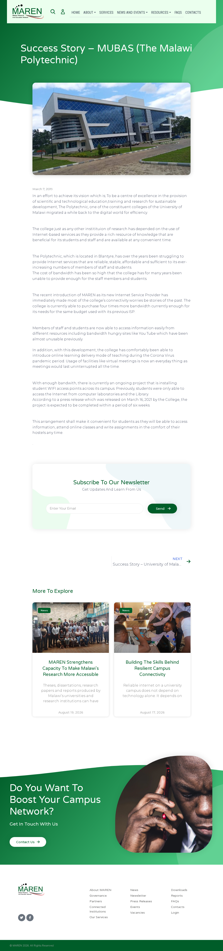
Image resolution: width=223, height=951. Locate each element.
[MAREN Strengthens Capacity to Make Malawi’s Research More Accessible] (70, 627)
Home (75, 12)
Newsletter (138, 896)
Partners (96, 901)
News (134, 890)
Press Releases (141, 901)
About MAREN (100, 890)
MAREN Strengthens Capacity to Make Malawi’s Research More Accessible (70, 668)
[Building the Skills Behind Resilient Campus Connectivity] (152, 627)
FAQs (178, 12)
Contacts (193, 12)
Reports (177, 896)
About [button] (88, 12)
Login (175, 912)
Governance (98, 896)
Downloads (179, 890)
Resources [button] (159, 12)
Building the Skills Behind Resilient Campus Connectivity (152, 668)
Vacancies (137, 912)
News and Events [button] (131, 12)
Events (135, 907)
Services (106, 12)
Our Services (99, 917)
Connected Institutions (98, 909)
